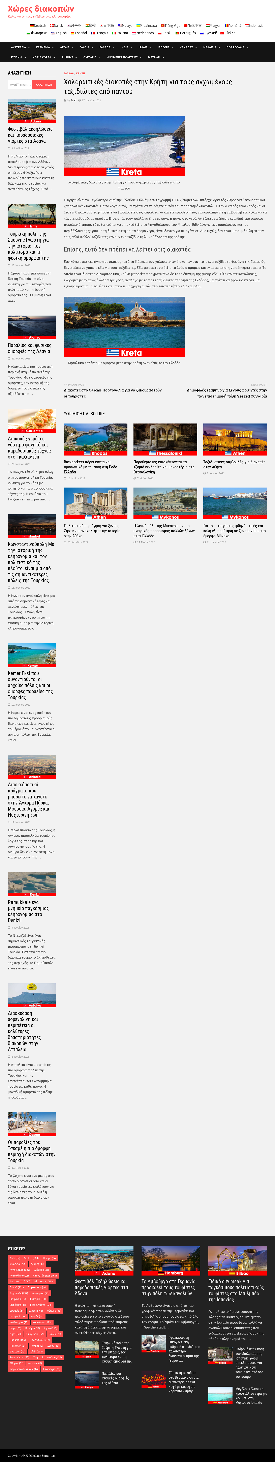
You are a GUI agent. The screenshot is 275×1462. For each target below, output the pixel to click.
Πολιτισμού (40, 1340)
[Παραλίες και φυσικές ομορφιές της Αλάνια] (87, 1374)
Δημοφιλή (19, 1293)
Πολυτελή (18, 1345)
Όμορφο (18, 1264)
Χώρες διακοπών (41, 8)
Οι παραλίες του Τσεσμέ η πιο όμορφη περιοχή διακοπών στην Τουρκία (32, 1151)
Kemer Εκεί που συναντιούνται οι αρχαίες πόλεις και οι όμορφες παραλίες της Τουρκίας (30, 685)
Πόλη (37, 1345)
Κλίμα (15, 1328)
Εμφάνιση (18, 1305)
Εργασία (17, 1310)
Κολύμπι (32, 1328)
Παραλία (18, 1340)
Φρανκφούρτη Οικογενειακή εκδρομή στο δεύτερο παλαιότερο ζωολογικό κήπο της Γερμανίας (184, 1349)
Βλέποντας (44, 1281)
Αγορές (37, 1264)
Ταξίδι (36, 1351)
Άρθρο (31, 1258)
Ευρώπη (36, 1310)
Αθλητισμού (20, 1269)
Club (15, 1258)
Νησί (16, 1334)
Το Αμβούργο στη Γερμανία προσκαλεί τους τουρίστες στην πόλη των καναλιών (168, 1287)
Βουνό (17, 1287)
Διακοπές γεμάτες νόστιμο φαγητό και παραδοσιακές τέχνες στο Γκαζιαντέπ (29, 448)
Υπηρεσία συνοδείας (47, 1357)
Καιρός (37, 1316)
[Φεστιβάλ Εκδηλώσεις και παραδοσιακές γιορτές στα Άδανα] (104, 1261)
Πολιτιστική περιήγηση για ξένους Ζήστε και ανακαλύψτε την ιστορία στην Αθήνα (92, 530)
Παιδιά (55, 1334)
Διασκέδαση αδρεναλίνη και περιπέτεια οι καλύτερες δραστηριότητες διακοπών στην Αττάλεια (24, 1031)
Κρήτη (80, 73)
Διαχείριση (40, 1293)
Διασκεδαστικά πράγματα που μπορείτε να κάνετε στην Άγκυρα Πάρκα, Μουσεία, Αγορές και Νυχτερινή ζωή (28, 800)
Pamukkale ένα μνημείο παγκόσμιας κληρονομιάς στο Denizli (28, 911)
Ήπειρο (49, 1258)
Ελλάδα (105, 47)
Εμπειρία (38, 1299)
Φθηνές (17, 1363)
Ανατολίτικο (19, 1275)
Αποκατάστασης (45, 1275)
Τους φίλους (19, 1357)
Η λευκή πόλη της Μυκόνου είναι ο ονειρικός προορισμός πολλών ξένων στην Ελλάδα (164, 530)
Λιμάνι (50, 1328)
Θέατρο (54, 1310)
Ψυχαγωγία (51, 1369)
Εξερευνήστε (41, 1305)
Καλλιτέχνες (19, 1322)
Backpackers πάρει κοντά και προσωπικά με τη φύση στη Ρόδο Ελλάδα (90, 467)
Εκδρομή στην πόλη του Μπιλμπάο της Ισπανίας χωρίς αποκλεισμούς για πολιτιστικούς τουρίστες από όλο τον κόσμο (250, 1363)
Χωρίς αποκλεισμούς (24, 1369)
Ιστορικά (18, 1316)
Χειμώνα (35, 1363)
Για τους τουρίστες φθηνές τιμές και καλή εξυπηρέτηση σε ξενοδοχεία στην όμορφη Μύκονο (234, 530)
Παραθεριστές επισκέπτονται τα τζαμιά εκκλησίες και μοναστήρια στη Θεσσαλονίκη (163, 467)
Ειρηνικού (18, 1299)
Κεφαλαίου (42, 1322)
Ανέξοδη (41, 1269)
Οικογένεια (35, 1334)
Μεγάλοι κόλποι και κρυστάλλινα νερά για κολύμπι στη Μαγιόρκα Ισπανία (251, 1396)
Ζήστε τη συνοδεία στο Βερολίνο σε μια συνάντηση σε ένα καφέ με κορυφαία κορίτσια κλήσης (183, 1382)
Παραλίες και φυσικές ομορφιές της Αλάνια (29, 348)
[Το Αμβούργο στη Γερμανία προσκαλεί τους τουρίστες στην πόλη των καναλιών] (171, 1261)
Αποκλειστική (20, 1281)
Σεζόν (53, 1345)
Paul (73, 100)
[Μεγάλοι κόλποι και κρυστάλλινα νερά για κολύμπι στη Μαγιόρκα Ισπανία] (220, 1389)
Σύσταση (17, 1351)
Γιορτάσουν (37, 1287)
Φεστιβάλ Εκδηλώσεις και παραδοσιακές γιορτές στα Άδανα (30, 135)
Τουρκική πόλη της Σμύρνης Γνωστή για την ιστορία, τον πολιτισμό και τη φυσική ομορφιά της (28, 246)
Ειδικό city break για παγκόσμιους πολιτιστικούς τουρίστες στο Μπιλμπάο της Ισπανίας (236, 1291)
